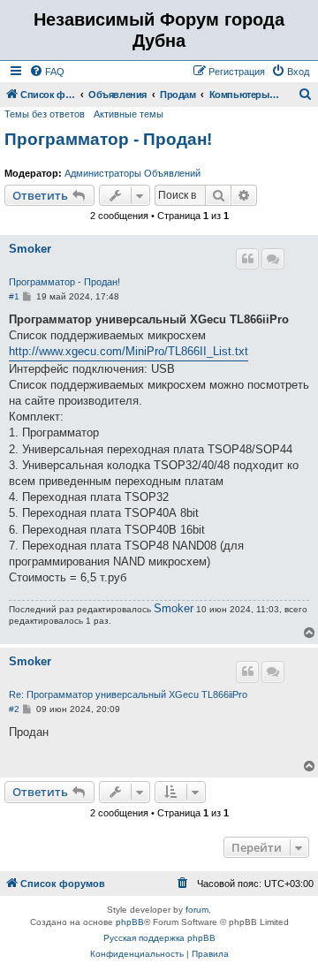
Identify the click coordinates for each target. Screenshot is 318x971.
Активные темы (128, 114)
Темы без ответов (44, 114)
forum (197, 909)
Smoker (30, 249)
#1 (14, 296)
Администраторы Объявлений (132, 173)
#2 (14, 709)
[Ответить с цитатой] (247, 258)
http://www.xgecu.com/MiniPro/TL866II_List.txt (128, 351)
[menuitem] (46, 71)
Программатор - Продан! (108, 139)
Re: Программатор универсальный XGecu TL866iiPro (128, 694)
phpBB (130, 922)
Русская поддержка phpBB (159, 938)
